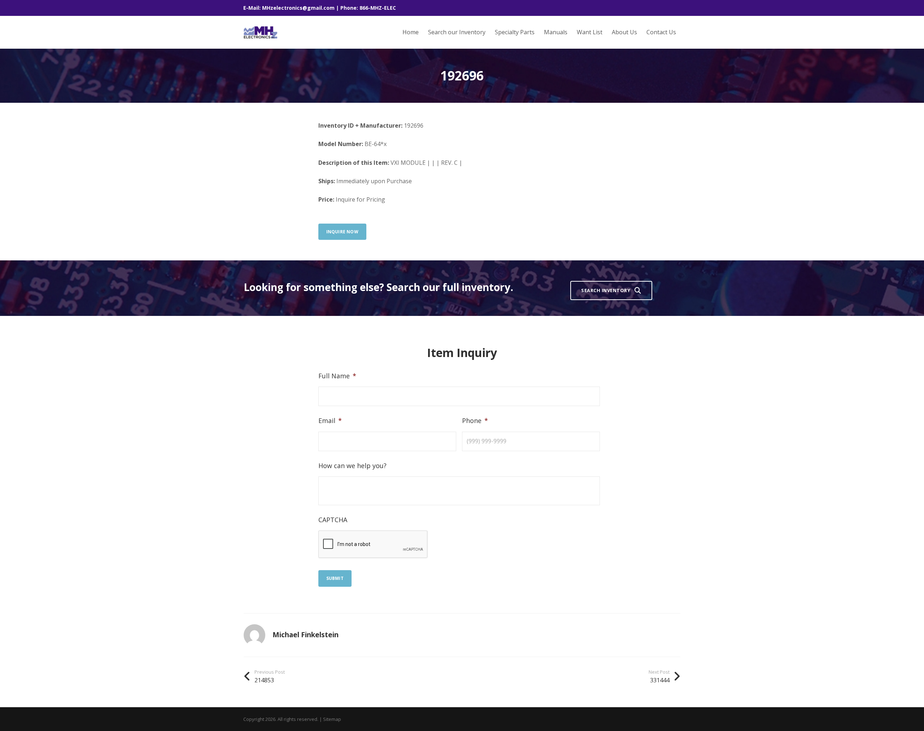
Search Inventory (605, 290)
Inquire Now (342, 232)
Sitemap (332, 719)
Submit (335, 578)
